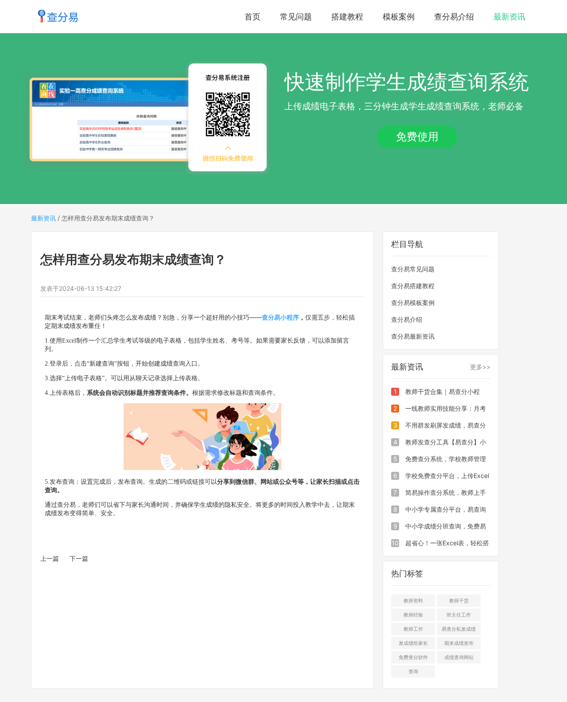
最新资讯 (509, 16)
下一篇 (79, 558)
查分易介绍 (454, 16)
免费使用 (417, 136)
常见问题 (296, 16)
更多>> (480, 366)
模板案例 (399, 16)
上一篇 (49, 558)
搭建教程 (347, 16)
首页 (252, 16)
